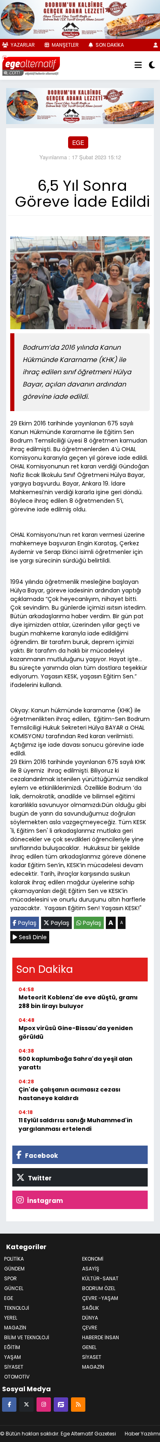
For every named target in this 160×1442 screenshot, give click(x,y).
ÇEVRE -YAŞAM (100, 1298)
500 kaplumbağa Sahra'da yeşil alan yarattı (75, 1063)
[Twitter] (26, 1404)
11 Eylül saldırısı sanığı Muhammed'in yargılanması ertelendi (75, 1124)
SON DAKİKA (109, 44)
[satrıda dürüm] (80, 18)
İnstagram (44, 1200)
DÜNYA (90, 1317)
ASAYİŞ (90, 1268)
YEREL (10, 1317)
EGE (78, 142)
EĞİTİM (12, 1347)
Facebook (41, 1155)
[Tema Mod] (152, 65)
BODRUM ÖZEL (98, 1288)
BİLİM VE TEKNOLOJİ (26, 1337)
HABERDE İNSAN (100, 1337)
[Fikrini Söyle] (61, 1404)
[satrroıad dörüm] (80, 105)
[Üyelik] (155, 44)
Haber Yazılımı (142, 1433)
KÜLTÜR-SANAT (100, 1278)
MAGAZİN (93, 1366)
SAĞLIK (90, 1307)
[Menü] (138, 65)
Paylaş (26, 923)
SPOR (10, 1278)
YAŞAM (12, 1357)
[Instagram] (44, 1404)
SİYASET (13, 1366)
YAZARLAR (22, 44)
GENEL (89, 1347)
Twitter (39, 1178)
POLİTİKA (14, 1258)
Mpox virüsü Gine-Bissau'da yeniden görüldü (75, 1032)
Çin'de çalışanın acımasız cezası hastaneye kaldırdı (69, 1093)
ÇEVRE (89, 1327)
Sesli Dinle (32, 937)
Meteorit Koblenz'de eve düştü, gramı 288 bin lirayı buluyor (78, 1001)
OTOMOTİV (17, 1376)
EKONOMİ (92, 1258)
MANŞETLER (64, 44)
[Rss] (78, 1404)
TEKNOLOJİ (16, 1307)
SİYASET (91, 1357)
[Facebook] (9, 1404)
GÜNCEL (13, 1288)
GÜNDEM (14, 1268)
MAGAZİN (15, 1327)
